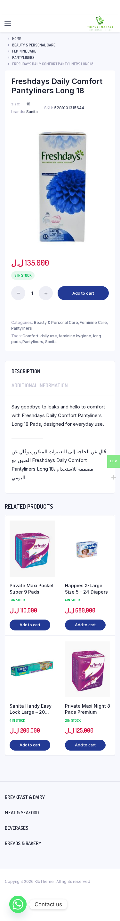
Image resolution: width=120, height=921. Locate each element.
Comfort (30, 335)
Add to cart (83, 293)
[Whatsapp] (18, 904)
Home (16, 38)
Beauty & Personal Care (33, 45)
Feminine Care (24, 51)
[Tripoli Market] (100, 23)
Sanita (50, 341)
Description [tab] (26, 371)
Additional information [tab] (40, 385)
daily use (48, 335)
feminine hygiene (75, 335)
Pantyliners (23, 57)
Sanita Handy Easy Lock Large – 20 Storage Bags (31, 709)
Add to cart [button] (30, 624)
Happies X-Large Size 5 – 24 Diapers (86, 589)
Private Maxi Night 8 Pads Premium (87, 709)
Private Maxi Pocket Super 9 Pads (32, 589)
